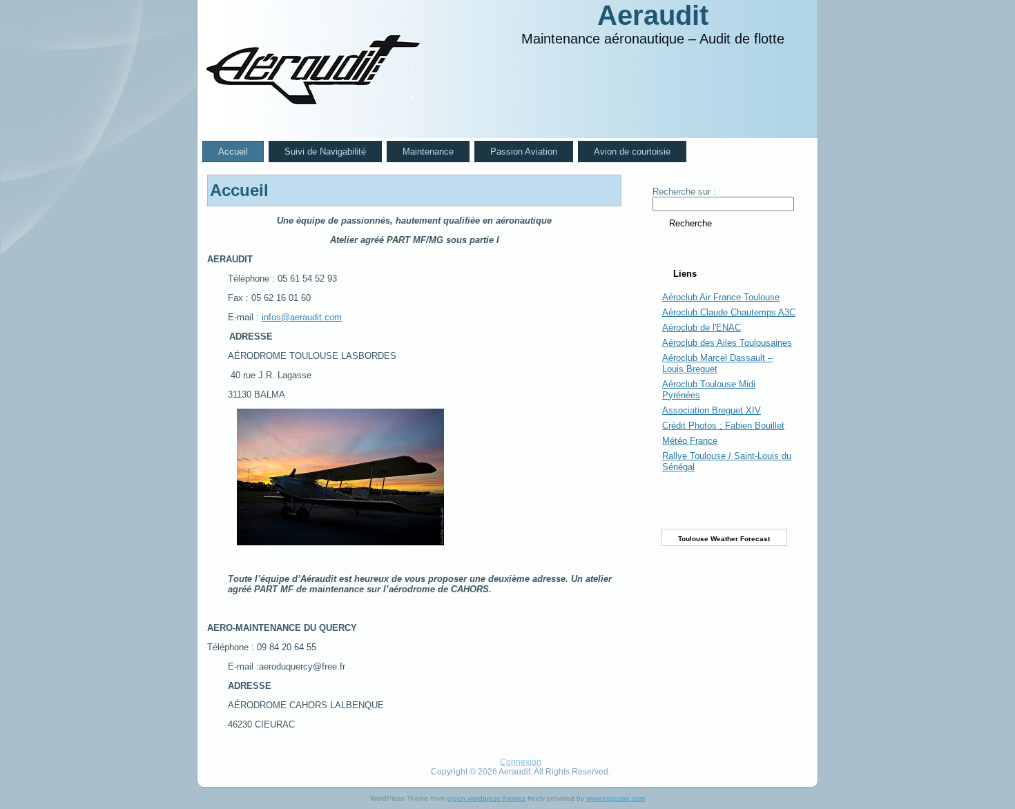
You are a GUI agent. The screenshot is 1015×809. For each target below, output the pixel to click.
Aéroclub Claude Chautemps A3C (728, 312)
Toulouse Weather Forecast (724, 539)
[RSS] (219, 768)
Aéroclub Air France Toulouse (721, 297)
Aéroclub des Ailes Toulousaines (727, 343)
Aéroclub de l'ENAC (701, 327)
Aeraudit (652, 15)
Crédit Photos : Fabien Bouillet (723, 425)
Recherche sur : (684, 191)
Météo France (689, 441)
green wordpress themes (486, 798)
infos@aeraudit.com (302, 317)
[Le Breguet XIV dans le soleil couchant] (424, 477)
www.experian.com (615, 798)
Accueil (239, 190)
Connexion (520, 762)
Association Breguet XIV (711, 410)
